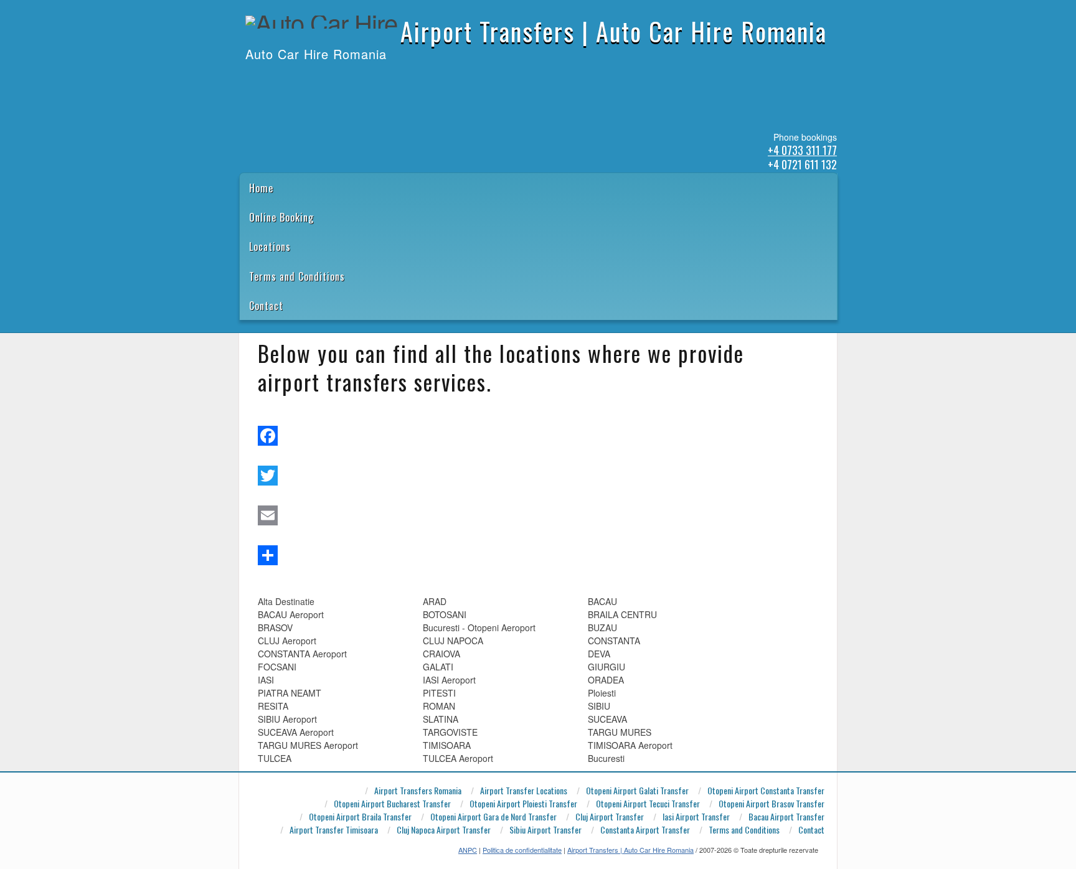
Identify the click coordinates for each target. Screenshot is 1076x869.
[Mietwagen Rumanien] (294, 80)
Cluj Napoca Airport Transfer (444, 830)
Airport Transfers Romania (417, 791)
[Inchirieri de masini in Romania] (246, 80)
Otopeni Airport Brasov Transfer (771, 804)
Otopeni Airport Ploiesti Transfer (523, 804)
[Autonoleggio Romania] (311, 80)
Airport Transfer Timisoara (334, 830)
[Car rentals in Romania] (262, 80)
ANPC (467, 850)
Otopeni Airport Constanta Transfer (765, 791)
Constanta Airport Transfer (645, 830)
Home (261, 188)
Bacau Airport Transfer (786, 817)
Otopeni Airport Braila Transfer (360, 817)
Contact (266, 305)
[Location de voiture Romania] (327, 80)
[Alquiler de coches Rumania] (278, 80)
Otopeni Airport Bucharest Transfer (392, 804)
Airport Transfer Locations (523, 791)
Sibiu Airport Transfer (545, 830)
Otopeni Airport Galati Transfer (637, 791)
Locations (270, 246)
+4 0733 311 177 (802, 150)
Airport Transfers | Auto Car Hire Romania (613, 31)
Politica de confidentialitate (522, 850)
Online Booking (281, 217)
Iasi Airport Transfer (696, 817)
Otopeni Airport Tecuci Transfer (648, 804)
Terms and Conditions (297, 276)
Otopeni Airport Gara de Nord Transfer (493, 817)
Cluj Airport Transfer (609, 817)
